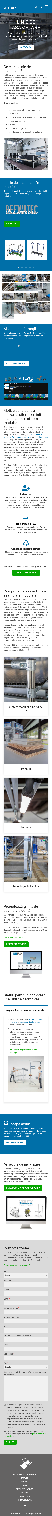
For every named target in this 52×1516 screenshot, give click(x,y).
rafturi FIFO (35, 435)
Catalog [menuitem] (24, 1478)
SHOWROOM (26, 47)
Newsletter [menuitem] (24, 1496)
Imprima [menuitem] (24, 1493)
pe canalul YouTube (16, 363)
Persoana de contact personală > (18, 1265)
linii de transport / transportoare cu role (25, 436)
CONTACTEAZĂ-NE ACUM (26, 573)
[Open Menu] (45, 7)
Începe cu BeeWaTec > (13, 937)
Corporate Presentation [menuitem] (24, 1474)
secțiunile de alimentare (30, 1022)
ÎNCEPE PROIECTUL (14, 1142)
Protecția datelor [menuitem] (24, 1489)
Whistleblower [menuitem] (25, 1500)
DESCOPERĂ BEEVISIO (16, 944)
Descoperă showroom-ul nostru (23, 1188)
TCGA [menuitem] (24, 1485)
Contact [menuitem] (24, 1482)
